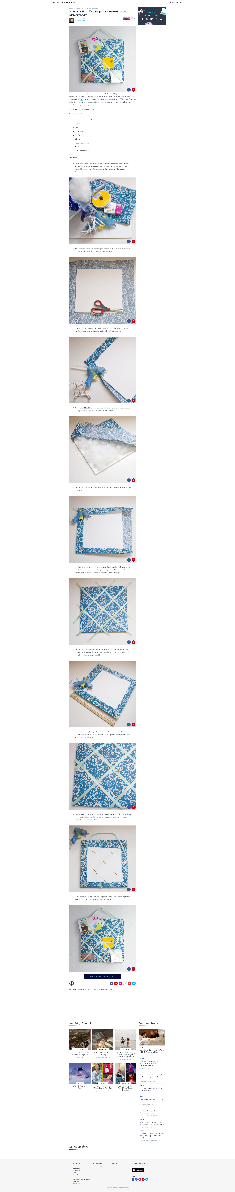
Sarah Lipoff (81, 20)
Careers (101, 989)
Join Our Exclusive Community (102, 976)
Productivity (92, 989)
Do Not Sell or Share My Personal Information (81, 1180)
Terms (74, 1172)
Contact (75, 1177)
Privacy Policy (76, 1174)
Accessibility (76, 1168)
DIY (82, 99)
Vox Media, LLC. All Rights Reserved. (120, 1187)
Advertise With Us (77, 1170)
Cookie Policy (76, 1183)
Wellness (108, 989)
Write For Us (76, 1166)
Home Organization (79, 989)
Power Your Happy (97, 1166)
